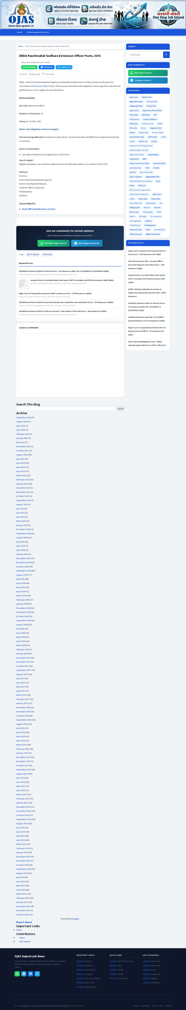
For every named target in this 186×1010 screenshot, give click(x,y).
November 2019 (23, 562)
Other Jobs (47, 254)
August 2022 (22, 455)
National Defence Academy (141, 181)
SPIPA (159, 212)
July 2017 (20, 678)
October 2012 (22, 915)
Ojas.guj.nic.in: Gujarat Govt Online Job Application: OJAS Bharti (44, 1005)
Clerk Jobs (134, 123)
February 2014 (22, 848)
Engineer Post (155, 128)
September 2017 (23, 670)
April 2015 (20, 790)
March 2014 (21, 844)
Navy (158, 181)
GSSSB (154, 141)
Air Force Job (152, 101)
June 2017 (20, 683)
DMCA (161, 1005)
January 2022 (22, 484)
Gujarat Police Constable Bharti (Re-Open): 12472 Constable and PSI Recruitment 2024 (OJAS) (72, 280)
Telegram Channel (143, 80)
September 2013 (23, 869)
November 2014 (23, 811)
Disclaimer (89, 974)
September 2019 (23, 571)
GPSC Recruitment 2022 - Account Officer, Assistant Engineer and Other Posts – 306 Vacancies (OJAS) (146, 265)
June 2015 (20, 782)
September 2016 (23, 720)
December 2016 (23, 707)
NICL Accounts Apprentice (140, 190)
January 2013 (22, 902)
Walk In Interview (153, 234)
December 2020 (23, 529)
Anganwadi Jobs (136, 106)
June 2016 (20, 732)
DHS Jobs (133, 128)
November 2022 (23, 446)
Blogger (75, 919)
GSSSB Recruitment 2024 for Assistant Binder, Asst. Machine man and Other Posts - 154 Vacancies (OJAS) (66, 302)
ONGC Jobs (157, 194)
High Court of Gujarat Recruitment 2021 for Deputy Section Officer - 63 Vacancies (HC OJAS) (147, 331)
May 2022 (20, 467)
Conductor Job (147, 123)
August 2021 (22, 504)
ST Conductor (156, 216)
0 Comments (49, 74)
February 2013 (22, 898)
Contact (168, 1005)
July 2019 (20, 579)
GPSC (120, 965)
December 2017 (23, 658)
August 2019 (22, 575)
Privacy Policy (90, 969)
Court (160, 123)
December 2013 (23, 857)
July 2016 (20, 728)
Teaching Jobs (150, 225)
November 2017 (23, 662)
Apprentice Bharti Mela (152, 110)
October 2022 (22, 451)
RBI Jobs (147, 207)
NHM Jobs (142, 185)
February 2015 (22, 799)
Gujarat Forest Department (141, 145)
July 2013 (20, 877)
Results (157, 207)
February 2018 (22, 649)
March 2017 (21, 695)
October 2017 (22, 666)
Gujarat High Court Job (139, 150)
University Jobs (136, 229)
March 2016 (21, 745)
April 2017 (20, 691)
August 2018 (22, 625)
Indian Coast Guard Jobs (139, 163)
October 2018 (22, 616)
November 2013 (23, 861)
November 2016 (23, 711)
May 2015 (20, 786)
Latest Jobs (155, 961)
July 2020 (20, 542)
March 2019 (21, 595)
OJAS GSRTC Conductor (139, 194)
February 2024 (22, 434)
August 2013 (22, 873)
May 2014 (20, 836)
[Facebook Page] (30, 973)
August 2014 (22, 823)
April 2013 (20, 890)
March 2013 (21, 894)
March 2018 (21, 645)
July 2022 (20, 459)
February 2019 (22, 600)
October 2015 (22, 765)
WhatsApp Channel (143, 72)
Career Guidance (150, 119)
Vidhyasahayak (136, 234)
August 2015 (22, 774)
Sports (132, 216)
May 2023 (20, 442)
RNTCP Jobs (134, 212)
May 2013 (20, 885)
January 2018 (22, 653)
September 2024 (23, 417)
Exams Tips (143, 132)
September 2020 (24, 533)
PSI (161, 203)
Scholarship (148, 212)
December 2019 (23, 558)
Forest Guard (157, 132)
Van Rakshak (159, 229)
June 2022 (20, 463)
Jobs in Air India (146, 172)
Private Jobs (151, 203)
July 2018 (20, 629)
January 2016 (22, 753)
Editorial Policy (90, 987)
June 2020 (20, 546)
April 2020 (21, 550)
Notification (155, 982)
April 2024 (20, 430)
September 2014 (23, 819)
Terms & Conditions (93, 978)
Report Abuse (24, 922)
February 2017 (22, 699)
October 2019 (22, 567)
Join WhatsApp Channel (55, 243)
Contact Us (89, 965)
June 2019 (20, 583)
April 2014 (20, 840)
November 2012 (23, 910)
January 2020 (22, 554)
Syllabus (148, 221)
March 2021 (21, 521)
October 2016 (22, 716)
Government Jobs (137, 136)
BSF (155, 114)
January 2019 (22, 604)
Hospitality (134, 159)
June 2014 (20, 832)
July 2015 (20, 778)
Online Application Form (38, 32)
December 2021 (23, 488)
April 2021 (20, 517)
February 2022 (22, 479)
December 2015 (23, 757)
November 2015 (23, 761)
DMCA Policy (90, 982)
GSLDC (132, 141)
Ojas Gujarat (25, 941)
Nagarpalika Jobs (153, 176)
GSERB (120, 974)
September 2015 (23, 769)
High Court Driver (137, 154)
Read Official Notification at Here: (39, 209)
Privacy (137, 1005)
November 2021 (23, 492)
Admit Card (146, 97)
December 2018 (23, 608)
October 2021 (22, 496)
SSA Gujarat (122, 978)
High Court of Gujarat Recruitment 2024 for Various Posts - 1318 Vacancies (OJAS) (55, 293)
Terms (154, 1005)
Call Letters (134, 119)
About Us (88, 961)
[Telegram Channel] (23, 973)
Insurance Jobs (159, 163)
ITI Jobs (156, 167)
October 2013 (22, 865)
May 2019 (20, 587)
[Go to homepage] (93, 14)
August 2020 (22, 537)
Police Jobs (155, 198)
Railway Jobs (135, 207)
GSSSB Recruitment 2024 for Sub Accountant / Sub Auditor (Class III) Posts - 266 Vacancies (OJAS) (62, 311)
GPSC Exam (152, 136)
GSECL (163, 136)
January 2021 (22, 525)
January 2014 (22, 852)
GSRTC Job (143, 141)
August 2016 (22, 724)
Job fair (133, 172)
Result (153, 969)
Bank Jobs (146, 114)
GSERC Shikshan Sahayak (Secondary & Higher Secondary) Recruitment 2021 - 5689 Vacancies (147, 293)
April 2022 (20, 471)
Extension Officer (41, 86)
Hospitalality (153, 154)
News (132, 185)
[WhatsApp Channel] (17, 973)
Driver (143, 128)
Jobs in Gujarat (33, 254)
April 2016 (20, 741)
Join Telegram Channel (88, 243)
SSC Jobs (142, 216)
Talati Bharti (135, 225)
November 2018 (23, 612)
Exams (132, 132)
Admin (22, 938)
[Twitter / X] (37, 973)
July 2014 (20, 827)
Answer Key (151, 106)
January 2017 (22, 703)
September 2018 (23, 620)
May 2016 (20, 736)
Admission (134, 97)
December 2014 (23, 807)
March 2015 (21, 794)
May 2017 (20, 687)
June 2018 (20, 633)
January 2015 (22, 803)
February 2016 (22, 749)
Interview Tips (135, 167)
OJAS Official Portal (125, 961)
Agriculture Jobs (136, 101)
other (132, 198)
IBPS (144, 159)
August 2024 (22, 421)
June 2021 (20, 513)
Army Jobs (134, 114)
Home (19, 32)
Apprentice (134, 110)
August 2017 (22, 674)
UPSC (148, 229)
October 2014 (22, 815)
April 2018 (20, 641)
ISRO (147, 167)
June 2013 (20, 881)
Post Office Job (136, 203)
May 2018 (20, 637)
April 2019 (20, 591)
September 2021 (23, 500)
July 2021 (20, 509)
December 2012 (23, 906)
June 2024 (20, 426)
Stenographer (135, 221)
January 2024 (22, 438)
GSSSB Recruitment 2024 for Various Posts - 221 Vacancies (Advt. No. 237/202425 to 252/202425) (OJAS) (64, 271)
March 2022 (21, 475)
